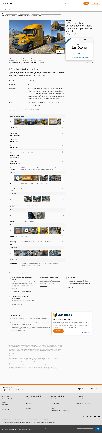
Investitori (4, 402)
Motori (52, 408)
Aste (17, 9)
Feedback (78, 406)
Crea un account (95, 3)
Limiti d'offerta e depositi (31, 406)
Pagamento (28, 408)
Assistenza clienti (79, 399)
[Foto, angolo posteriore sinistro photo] (62, 133)
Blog (3, 407)
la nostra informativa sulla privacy (14, 429)
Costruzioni (53, 399)
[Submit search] (66, 3)
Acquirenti (28, 399)
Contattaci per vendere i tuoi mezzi (83, 403)
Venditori (28, 401)
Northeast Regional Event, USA (81, 57)
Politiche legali (17, 419)
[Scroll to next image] (63, 122)
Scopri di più (87, 332)
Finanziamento (43, 9)
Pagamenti (70, 288)
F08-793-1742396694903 (33, 110)
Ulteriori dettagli (44, 286)
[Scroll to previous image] (11, 122)
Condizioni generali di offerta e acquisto (22, 291)
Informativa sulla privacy (7, 419)
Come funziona (25, 9)
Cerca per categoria (7, 9)
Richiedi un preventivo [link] (58, 331)
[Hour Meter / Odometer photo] (62, 167)
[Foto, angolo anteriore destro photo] (62, 146)
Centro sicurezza (5, 409)
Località (52, 9)
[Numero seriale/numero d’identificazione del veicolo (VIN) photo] (62, 152)
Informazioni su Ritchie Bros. (7, 399)
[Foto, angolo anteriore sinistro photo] (62, 127)
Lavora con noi (5, 404)
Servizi (34, 9)
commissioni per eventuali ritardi (82, 283)
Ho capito (98, 429)
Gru (51, 413)
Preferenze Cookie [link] (46, 419)
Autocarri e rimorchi (55, 403)
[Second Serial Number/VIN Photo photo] (62, 161)
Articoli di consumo (55, 401)
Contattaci (95, 389)
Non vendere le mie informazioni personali (30, 419)
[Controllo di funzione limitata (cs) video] (62, 241)
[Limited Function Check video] (62, 189)
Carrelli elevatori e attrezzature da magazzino (60, 410)
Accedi (86, 3)
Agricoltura (53, 406)
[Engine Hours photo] (62, 236)
